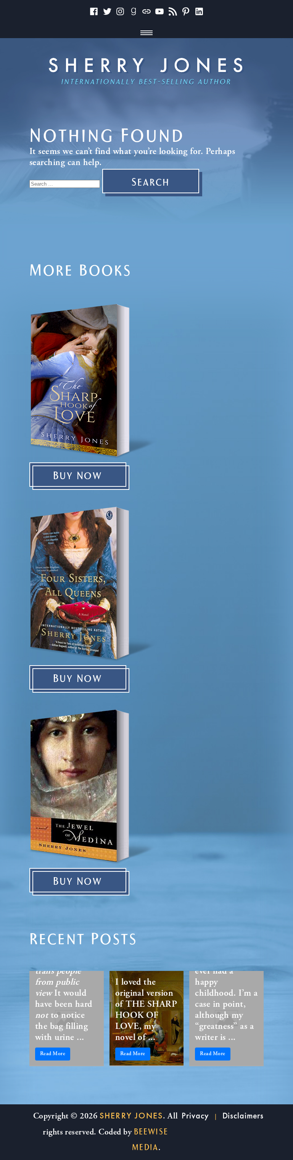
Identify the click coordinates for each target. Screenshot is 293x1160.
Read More (52, 1054)
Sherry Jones (131, 1115)
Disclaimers (243, 1115)
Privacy (195, 1115)
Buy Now (77, 476)
